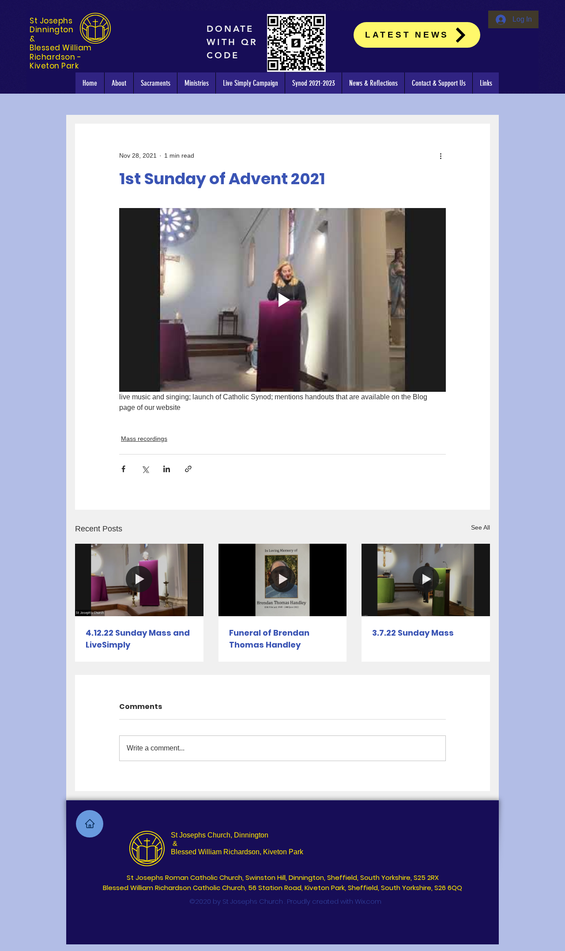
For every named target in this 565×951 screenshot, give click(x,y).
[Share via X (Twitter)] (145, 469)
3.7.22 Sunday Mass (413, 632)
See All (480, 527)
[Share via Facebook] (123, 469)
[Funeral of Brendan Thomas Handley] (282, 580)
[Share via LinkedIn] (166, 469)
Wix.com (368, 901)
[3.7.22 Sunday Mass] (426, 580)
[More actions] (440, 155)
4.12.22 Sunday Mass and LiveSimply (138, 638)
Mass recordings (144, 438)
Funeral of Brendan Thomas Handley (269, 638)
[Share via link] (188, 469)
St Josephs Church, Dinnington (219, 835)
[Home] (89, 823)
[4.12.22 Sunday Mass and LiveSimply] (139, 580)
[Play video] (282, 300)
